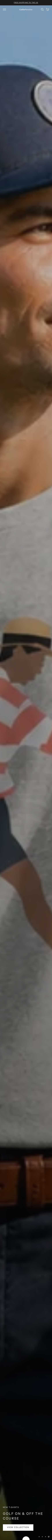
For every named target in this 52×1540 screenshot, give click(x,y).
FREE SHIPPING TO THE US (26, 2)
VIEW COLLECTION (18, 1527)
